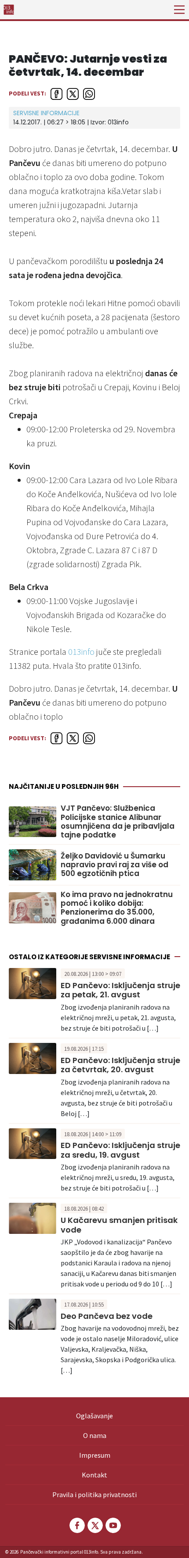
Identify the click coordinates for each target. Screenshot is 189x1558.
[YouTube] (112, 1525)
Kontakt (94, 1474)
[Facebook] (76, 1525)
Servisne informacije (46, 113)
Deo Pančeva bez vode (107, 1316)
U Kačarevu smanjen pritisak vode (119, 1225)
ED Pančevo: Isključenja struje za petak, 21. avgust (120, 990)
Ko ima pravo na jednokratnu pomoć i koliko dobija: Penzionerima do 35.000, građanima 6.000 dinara (117, 908)
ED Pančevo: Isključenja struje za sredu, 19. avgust (120, 1150)
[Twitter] (94, 1525)
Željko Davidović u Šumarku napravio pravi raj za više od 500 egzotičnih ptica (114, 864)
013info (81, 651)
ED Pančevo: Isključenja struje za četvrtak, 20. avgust (120, 1065)
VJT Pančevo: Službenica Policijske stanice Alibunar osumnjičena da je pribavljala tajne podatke (117, 822)
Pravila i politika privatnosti (94, 1494)
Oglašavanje (94, 1415)
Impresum (94, 1455)
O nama (94, 1435)
